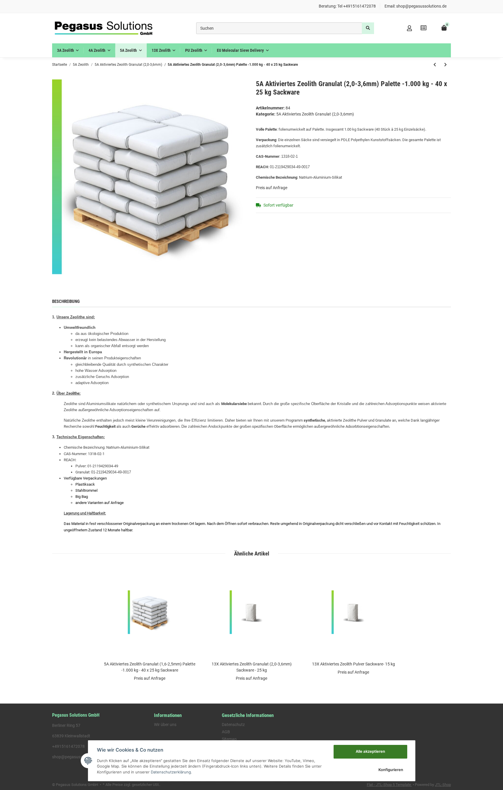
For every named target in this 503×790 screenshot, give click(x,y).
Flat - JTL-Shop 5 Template (389, 784)
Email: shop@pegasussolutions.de (416, 6)
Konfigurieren (390, 769)
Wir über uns (165, 724)
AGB (226, 731)
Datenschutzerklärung (171, 772)
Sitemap (229, 739)
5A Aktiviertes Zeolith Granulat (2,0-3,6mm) (315, 114)
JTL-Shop (443, 784)
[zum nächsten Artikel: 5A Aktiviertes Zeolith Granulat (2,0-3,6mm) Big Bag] (445, 64)
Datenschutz (233, 724)
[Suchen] (368, 28)
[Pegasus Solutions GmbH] (103, 28)
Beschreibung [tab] (66, 301)
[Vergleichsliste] (423, 28)
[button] (409, 28)
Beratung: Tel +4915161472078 (347, 6)
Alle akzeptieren (370, 751)
